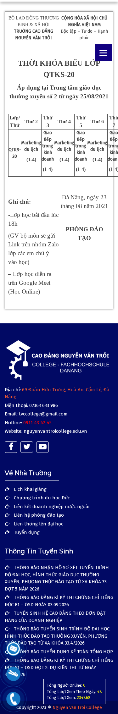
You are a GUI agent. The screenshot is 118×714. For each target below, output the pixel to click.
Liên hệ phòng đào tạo (39, 515)
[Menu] (103, 52)
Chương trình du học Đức (42, 498)
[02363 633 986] (13, 698)
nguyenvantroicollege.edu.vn (55, 431)
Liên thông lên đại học (38, 524)
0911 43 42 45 (37, 423)
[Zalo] (13, 673)
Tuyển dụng (27, 532)
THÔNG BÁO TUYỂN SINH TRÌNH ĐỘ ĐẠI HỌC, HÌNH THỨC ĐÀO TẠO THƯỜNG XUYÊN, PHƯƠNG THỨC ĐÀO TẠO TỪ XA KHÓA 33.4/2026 (57, 636)
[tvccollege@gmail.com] (13, 648)
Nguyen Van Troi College (77, 707)
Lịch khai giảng (30, 489)
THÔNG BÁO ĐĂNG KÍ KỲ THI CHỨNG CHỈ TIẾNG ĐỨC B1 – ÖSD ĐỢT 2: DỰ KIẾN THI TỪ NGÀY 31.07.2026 (59, 667)
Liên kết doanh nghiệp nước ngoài (51, 506)
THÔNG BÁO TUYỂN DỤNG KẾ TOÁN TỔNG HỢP (63, 652)
